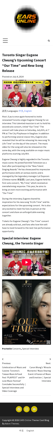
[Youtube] (34, 409)
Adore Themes (12, 423)
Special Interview (30, 348)
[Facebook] (19, 409)
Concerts (16, 348)
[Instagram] (26, 409)
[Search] (49, 41)
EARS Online (25, 420)
